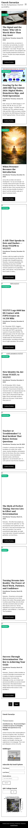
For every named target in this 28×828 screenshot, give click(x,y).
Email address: (7, 776)
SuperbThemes (14, 825)
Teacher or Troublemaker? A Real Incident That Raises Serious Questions (12, 436)
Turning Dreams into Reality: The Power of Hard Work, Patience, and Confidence (14, 584)
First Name (6, 768)
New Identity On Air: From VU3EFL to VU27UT (13, 374)
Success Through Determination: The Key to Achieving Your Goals (14, 660)
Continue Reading (8, 62)
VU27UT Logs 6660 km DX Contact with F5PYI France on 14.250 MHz (14, 314)
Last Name (6, 772)
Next (16, 704)
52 (11, 757)
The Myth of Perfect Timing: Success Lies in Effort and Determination (13, 510)
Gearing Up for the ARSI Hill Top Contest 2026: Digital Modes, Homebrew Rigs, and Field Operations (13, 90)
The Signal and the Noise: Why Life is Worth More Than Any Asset (12, 31)
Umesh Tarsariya (10, 2)
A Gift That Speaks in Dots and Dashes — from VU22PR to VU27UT (13, 244)
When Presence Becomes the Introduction (11, 169)
